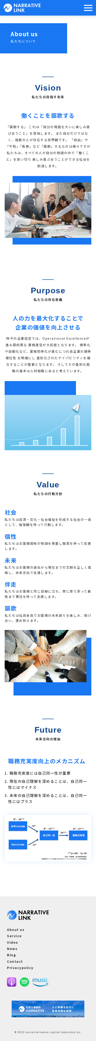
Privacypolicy (20, 967)
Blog (11, 955)
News (12, 948)
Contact (15, 961)
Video (12, 942)
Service (14, 935)
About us (15, 929)
